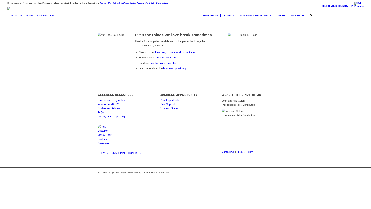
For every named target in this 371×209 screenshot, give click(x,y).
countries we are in (165, 57)
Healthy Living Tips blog (163, 63)
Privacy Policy (245, 151)
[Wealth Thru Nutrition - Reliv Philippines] (31, 15)
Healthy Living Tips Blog (111, 116)
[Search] (311, 15)
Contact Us (228, 151)
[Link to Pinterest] (349, 15)
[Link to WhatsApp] (343, 15)
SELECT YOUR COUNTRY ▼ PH (338, 6)
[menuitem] (342, 5)
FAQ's (101, 112)
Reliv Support (167, 104)
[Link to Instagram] (337, 15)
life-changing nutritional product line (175, 52)
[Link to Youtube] (355, 15)
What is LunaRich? (108, 104)
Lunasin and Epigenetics (111, 100)
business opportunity (174, 68)
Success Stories (169, 108)
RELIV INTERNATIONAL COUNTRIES (119, 153)
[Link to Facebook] (326, 15)
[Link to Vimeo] (361, 15)
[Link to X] (332, 15)
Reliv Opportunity (169, 100)
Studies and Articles (109, 108)
